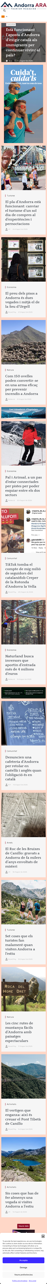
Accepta (23, 1260)
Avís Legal (32, 1281)
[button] (43, 1236)
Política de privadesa (19, 1281)
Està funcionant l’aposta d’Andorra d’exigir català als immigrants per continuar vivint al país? (23, 42)
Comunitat (11, 24)
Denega (23, 1267)
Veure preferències (23, 1274)
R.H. (10, 61)
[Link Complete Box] (23, 190)
